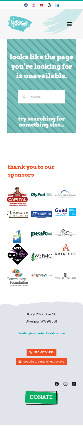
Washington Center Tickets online (41, 333)
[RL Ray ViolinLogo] (65, 231)
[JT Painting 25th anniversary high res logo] (41, 212)
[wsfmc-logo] (41, 254)
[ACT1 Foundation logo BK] (17, 245)
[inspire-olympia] (41, 275)
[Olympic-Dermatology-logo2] (65, 190)
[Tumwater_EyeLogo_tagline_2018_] (17, 211)
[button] (41, 392)
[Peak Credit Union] (41, 232)
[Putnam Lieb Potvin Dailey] (65, 275)
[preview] (17, 270)
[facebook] (26, 5)
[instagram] (33, 5)
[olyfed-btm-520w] (41, 194)
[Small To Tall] (17, 231)
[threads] (49, 5)
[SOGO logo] (20, 15)
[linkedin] (57, 5)
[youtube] (41, 5)
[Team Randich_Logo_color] (65, 210)
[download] (65, 245)
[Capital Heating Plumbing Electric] (17, 188)
